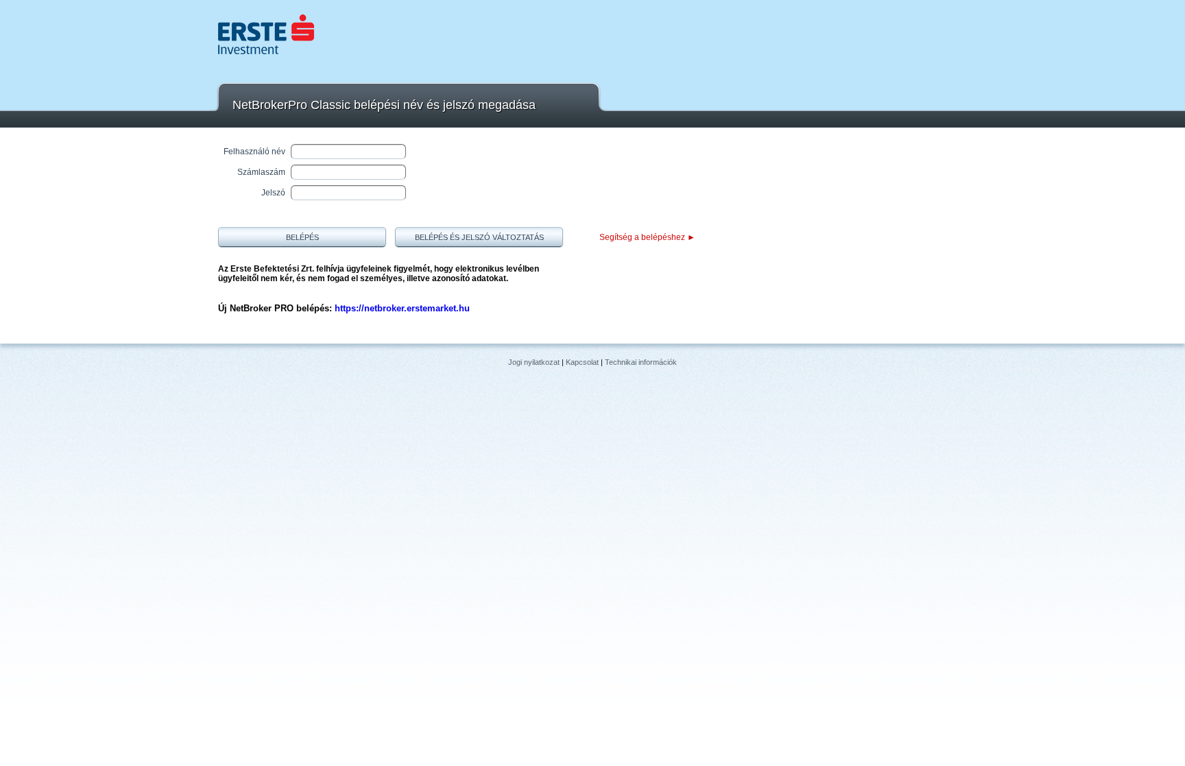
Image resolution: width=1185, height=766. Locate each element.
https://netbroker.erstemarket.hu (402, 308)
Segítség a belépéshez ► (647, 237)
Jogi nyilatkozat (534, 362)
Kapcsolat (582, 362)
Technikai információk (641, 362)
